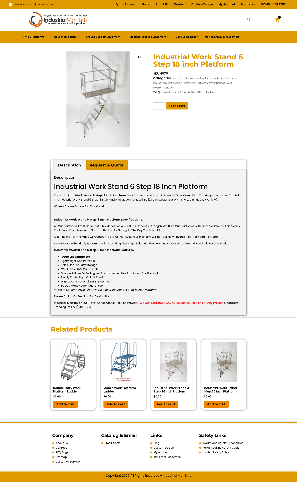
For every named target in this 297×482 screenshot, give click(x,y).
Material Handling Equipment (148, 37)
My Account (226, 4)
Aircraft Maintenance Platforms (192, 78)
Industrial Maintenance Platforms (174, 83)
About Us (162, 4)
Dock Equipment (185, 37)
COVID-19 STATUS (273, 4)
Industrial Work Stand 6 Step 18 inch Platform (189, 92)
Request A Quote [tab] (106, 165)
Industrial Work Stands (211, 83)
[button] (140, 57)
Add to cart (176, 106)
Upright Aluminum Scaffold (222, 37)
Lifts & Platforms (34, 37)
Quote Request (126, 4)
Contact (180, 4)
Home (146, 4)
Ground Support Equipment (103, 37)
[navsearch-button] (248, 19)
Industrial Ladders (65, 37)
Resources (248, 4)
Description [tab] (69, 165)
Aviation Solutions (225, 78)
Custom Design (202, 4)
